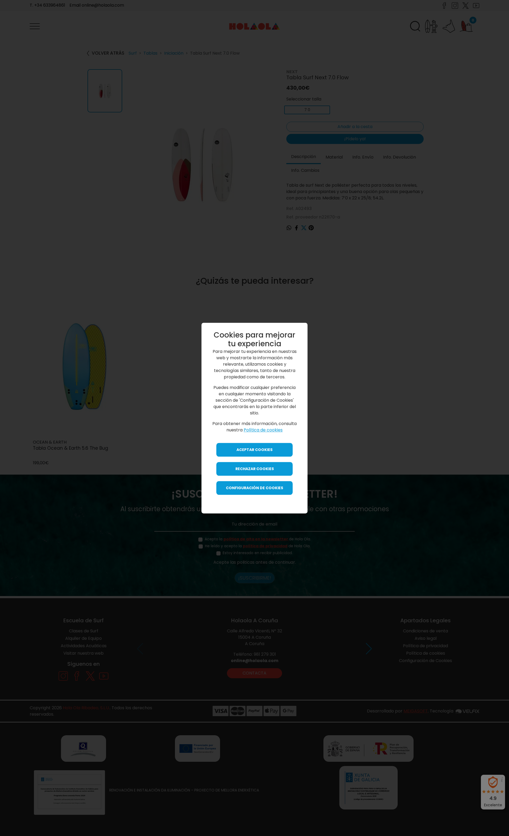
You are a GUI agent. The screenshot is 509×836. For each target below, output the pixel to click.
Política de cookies (263, 430)
